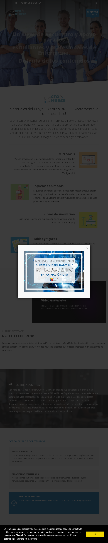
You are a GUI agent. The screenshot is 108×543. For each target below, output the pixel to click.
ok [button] (95, 534)
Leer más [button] (32, 539)
